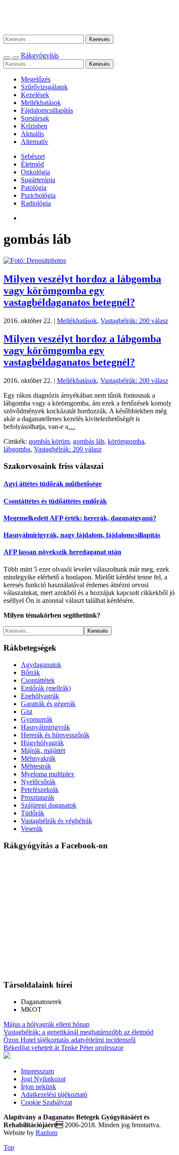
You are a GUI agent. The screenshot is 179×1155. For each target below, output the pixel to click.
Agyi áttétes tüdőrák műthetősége (52, 484)
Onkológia (35, 172)
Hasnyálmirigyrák (45, 727)
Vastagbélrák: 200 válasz (134, 320)
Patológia (33, 187)
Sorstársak (35, 118)
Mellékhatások (41, 102)
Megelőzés (35, 79)
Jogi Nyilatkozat (43, 1079)
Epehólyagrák (40, 696)
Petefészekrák (40, 789)
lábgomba (16, 449)
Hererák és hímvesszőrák (55, 735)
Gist (26, 711)
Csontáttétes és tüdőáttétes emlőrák (55, 501)
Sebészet (33, 156)
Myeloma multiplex (47, 774)
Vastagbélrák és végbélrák (56, 821)
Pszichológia (38, 195)
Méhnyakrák (38, 758)
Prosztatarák (37, 797)
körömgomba (126, 441)
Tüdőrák (32, 813)
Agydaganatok (41, 664)
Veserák (32, 828)
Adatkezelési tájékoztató (54, 1094)
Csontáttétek (38, 680)
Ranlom (46, 1132)
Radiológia (36, 203)
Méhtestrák (36, 766)
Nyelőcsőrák (38, 781)
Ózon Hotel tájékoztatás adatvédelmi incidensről (69, 1040)
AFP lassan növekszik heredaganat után (62, 552)
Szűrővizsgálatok (44, 87)
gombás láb (88, 441)
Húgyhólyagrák (42, 742)
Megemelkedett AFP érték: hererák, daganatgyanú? (79, 518)
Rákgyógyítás (89, 17)
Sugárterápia (38, 179)
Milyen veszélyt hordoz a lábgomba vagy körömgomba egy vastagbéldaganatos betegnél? (82, 290)
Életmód (32, 164)
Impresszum (37, 1071)
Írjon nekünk (38, 1086)
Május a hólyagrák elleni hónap (46, 1024)
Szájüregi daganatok (48, 805)
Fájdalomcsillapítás (47, 110)
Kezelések (35, 94)
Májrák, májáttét (43, 750)
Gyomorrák (37, 719)
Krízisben (34, 126)
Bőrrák (30, 672)
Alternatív (34, 141)
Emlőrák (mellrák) (46, 688)
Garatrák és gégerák (48, 703)
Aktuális (32, 133)
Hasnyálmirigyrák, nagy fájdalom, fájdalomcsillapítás (81, 535)
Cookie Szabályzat (46, 1102)
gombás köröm (49, 441)
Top (8, 1147)
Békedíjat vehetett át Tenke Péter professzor (63, 1047)
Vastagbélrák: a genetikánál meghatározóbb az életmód (78, 1032)
